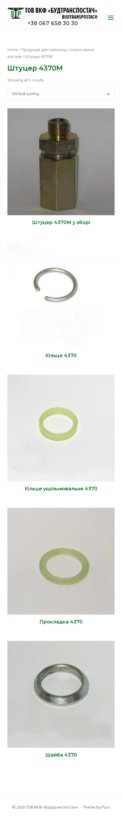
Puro (106, 807)
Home (12, 49)
